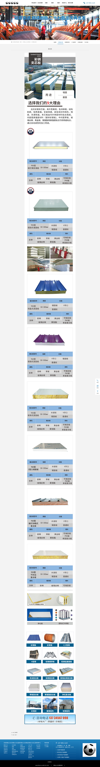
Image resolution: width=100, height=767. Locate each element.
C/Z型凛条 (73, 42)
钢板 (13, 748)
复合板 (15, 732)
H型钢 (55, 42)
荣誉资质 (6, 746)
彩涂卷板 (14, 745)
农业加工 (30, 746)
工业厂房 (30, 745)
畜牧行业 (30, 748)
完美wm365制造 (52, 8)
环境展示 (6, 751)
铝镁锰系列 (14, 754)
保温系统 (14, 749)
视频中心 (6, 753)
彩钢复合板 (34, 42)
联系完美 (70, 3)
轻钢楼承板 (67, 42)
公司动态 (38, 748)
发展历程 (6, 749)
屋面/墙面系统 (15, 751)
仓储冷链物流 (31, 751)
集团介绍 (6, 745)
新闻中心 (64, 3)
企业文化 (6, 748)
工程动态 (38, 746)
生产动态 (38, 745)
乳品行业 (30, 749)
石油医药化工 (31, 753)
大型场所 (30, 754)
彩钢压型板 (80, 42)
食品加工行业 (31, 756)
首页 (21, 42)
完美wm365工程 (58, 8)
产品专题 (86, 42)
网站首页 (34, 3)
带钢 (13, 746)
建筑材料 (30, 757)
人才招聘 (46, 746)
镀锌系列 (14, 753)
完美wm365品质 (46, 8)
